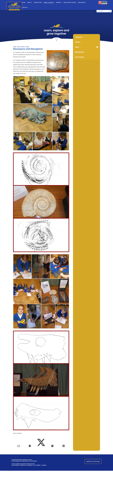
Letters (77, 42)
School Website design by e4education (23, 464)
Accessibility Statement (33, 465)
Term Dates (79, 57)
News (27, 47)
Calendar (78, 37)
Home (14, 47)
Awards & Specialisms (93, 461)
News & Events (21, 47)
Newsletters (79, 52)
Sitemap (44, 465)
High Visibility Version (18, 465)
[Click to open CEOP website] (102, 3)
